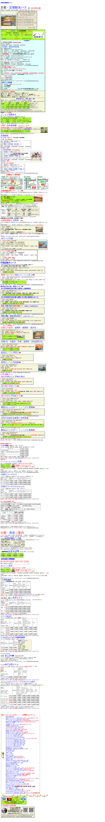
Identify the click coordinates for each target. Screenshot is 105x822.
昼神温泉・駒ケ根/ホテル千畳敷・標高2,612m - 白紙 (17, 760)
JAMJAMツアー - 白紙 (11, 776)
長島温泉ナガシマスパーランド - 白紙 (14, 747)
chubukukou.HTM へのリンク (12, 779)
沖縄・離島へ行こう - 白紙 (12, 787)
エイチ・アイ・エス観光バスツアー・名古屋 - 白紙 (17, 761)
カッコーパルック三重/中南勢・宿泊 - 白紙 (15, 742)
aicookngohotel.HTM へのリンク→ (22, 778)
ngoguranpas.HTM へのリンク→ (17, 791)
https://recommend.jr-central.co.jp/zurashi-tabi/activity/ (21, 109)
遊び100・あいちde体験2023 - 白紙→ (16, 775)
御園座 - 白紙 (9, 730)
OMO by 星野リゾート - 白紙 (12, 771)
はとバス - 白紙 (9, 753)
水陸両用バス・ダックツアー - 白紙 (13, 724)
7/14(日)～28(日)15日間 (15, 726)
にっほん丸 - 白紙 (10, 751)
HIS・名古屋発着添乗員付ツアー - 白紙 (14, 762)
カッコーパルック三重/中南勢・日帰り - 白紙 (16, 741)
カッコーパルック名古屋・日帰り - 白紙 (14, 729)
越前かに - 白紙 (9, 758)
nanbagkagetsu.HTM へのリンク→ (20, 773)
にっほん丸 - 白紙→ (20, 786)
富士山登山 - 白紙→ (18, 785)
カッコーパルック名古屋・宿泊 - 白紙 (14, 735)
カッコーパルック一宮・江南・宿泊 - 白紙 (15, 737)
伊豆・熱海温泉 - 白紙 (11, 756)
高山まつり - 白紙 (10, 755)
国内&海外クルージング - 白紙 (12, 765)
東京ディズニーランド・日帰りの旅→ (18, 774)
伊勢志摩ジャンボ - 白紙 (11, 766)
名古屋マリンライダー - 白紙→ (17, 732)
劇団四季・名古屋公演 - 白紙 (12, 725)
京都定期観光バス (6, 2)
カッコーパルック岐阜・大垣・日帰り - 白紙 (15, 743)
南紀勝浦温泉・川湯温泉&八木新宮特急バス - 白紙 (17, 748)
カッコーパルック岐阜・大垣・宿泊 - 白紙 (15, 744)
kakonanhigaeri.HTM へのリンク (21, 738)
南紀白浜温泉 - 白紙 (10, 749)
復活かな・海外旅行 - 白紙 (12, 764)
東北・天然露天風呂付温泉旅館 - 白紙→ (20, 780)
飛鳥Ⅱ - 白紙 (9, 752)
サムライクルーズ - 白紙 (11, 728)
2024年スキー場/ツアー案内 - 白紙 (13, 733)
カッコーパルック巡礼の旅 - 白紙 (13, 746)
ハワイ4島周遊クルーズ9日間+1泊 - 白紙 (14, 789)
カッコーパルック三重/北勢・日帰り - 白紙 (15, 739)
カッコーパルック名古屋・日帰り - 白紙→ (20, 767)
